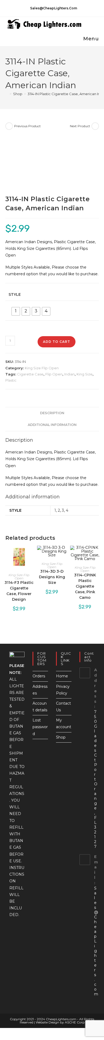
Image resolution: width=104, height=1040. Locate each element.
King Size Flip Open (42, 368)
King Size (85, 374)
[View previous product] (9, 126)
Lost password (40, 727)
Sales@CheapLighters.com (96, 941)
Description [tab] (52, 413)
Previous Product (27, 126)
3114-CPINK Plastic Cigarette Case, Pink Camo (85, 586)
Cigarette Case (30, 374)
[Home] (6, 94)
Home (62, 676)
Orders (39, 676)
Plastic (11, 380)
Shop (61, 737)
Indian (69, 374)
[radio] (16, 311)
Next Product (80, 126)
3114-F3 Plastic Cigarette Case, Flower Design (19, 591)
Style (15, 294)
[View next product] (95, 126)
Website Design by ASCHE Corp (60, 1022)
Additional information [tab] (52, 425)
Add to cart (56, 342)
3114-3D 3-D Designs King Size (52, 577)
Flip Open (53, 374)
